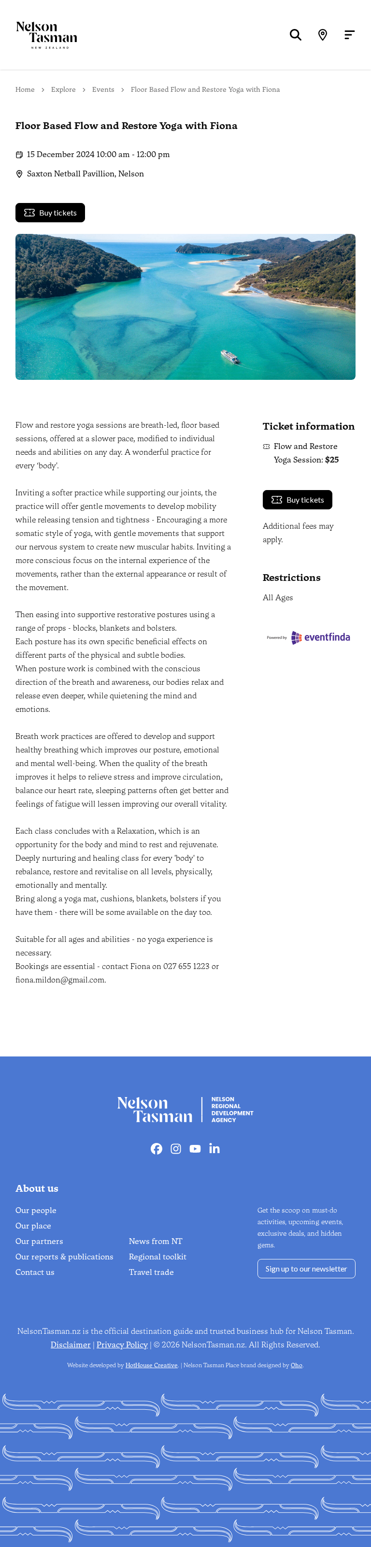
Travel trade (151, 1272)
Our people (36, 1210)
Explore (63, 90)
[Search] (295, 34)
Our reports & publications (64, 1256)
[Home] (38, 35)
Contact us (35, 1272)
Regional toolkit (157, 1256)
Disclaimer (71, 1344)
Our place (33, 1225)
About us (36, 1188)
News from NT (156, 1241)
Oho (296, 1365)
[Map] (322, 34)
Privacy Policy (122, 1344)
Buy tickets (58, 212)
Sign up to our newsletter (306, 1268)
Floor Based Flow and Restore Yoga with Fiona (205, 90)
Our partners (39, 1241)
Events (103, 90)
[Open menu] (349, 34)
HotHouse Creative (152, 1365)
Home (25, 90)
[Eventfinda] (309, 638)
